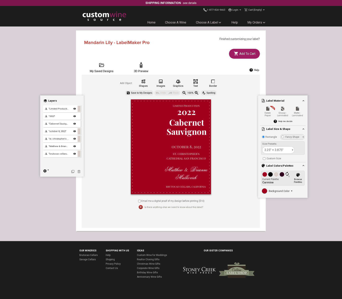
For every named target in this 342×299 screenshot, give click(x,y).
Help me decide (285, 121)
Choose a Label (207, 22)
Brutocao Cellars (88, 255)
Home (151, 22)
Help (234, 22)
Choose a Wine (175, 22)
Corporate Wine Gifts (148, 268)
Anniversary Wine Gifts (149, 276)
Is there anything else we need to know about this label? (173, 207)
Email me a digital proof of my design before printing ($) (172, 200)
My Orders (254, 22)
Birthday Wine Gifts (147, 272)
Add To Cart (246, 54)
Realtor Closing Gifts (148, 259)
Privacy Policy (113, 263)
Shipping (110, 259)
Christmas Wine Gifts (148, 263)
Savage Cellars (87, 259)
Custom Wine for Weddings (152, 255)
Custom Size (273, 158)
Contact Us (112, 268)
